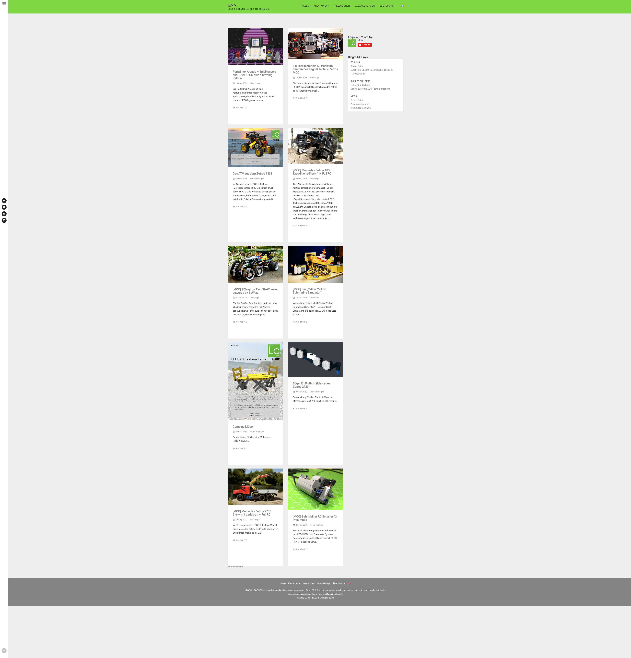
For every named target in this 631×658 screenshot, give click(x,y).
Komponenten (316, 525)
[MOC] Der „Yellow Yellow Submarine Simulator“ (309, 290)
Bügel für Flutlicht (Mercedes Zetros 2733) (311, 385)
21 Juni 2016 (301, 525)
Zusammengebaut (360, 104)
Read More (240, 108)
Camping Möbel (243, 426)
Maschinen (255, 83)
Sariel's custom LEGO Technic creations (370, 88)
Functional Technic (360, 85)
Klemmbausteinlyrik (361, 107)
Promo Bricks (357, 100)
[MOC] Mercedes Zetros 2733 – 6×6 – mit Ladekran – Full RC (253, 512)
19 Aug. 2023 (241, 83)
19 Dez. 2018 (301, 77)
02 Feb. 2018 (241, 432)
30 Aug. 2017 (241, 519)
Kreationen (321, 5)
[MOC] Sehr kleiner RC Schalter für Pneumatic (315, 518)
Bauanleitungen (365, 5)
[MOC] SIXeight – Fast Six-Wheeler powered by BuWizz (255, 290)
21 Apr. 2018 (241, 297)
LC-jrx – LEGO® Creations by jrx (319, 598)
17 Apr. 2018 (301, 297)
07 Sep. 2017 (301, 392)
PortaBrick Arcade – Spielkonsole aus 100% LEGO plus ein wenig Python (254, 75)
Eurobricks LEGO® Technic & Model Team (372, 70)
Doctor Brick (357, 66)
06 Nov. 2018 (241, 178)
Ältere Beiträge (235, 566)
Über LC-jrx (387, 5)
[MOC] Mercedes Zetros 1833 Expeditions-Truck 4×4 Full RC (312, 171)
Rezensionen (342, 5)
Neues (305, 5)
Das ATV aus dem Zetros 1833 (252, 173)
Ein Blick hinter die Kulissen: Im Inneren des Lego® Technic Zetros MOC (315, 69)
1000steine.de (358, 73)
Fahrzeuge (314, 77)
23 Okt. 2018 (301, 178)
